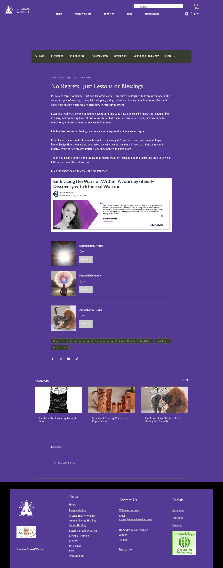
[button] (196, 6)
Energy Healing (81, 341)
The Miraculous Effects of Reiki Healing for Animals (163, 420)
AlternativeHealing (104, 341)
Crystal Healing (60, 341)
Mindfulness (77, 56)
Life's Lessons (59, 347)
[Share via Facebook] (52, 358)
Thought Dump (99, 56)
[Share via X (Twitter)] (60, 358)
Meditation (57, 56)
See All (185, 380)
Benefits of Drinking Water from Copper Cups (110, 420)
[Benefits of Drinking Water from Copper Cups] (111, 400)
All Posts (40, 56)
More (168, 56)
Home (72, 504)
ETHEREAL (23, 9)
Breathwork (120, 56)
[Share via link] (76, 358)
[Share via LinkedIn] (68, 358)
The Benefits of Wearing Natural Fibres (57, 420)
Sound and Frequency (146, 56)
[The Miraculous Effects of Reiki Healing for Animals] (164, 400)
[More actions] (170, 78)
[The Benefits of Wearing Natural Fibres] (58, 400)
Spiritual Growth (127, 341)
